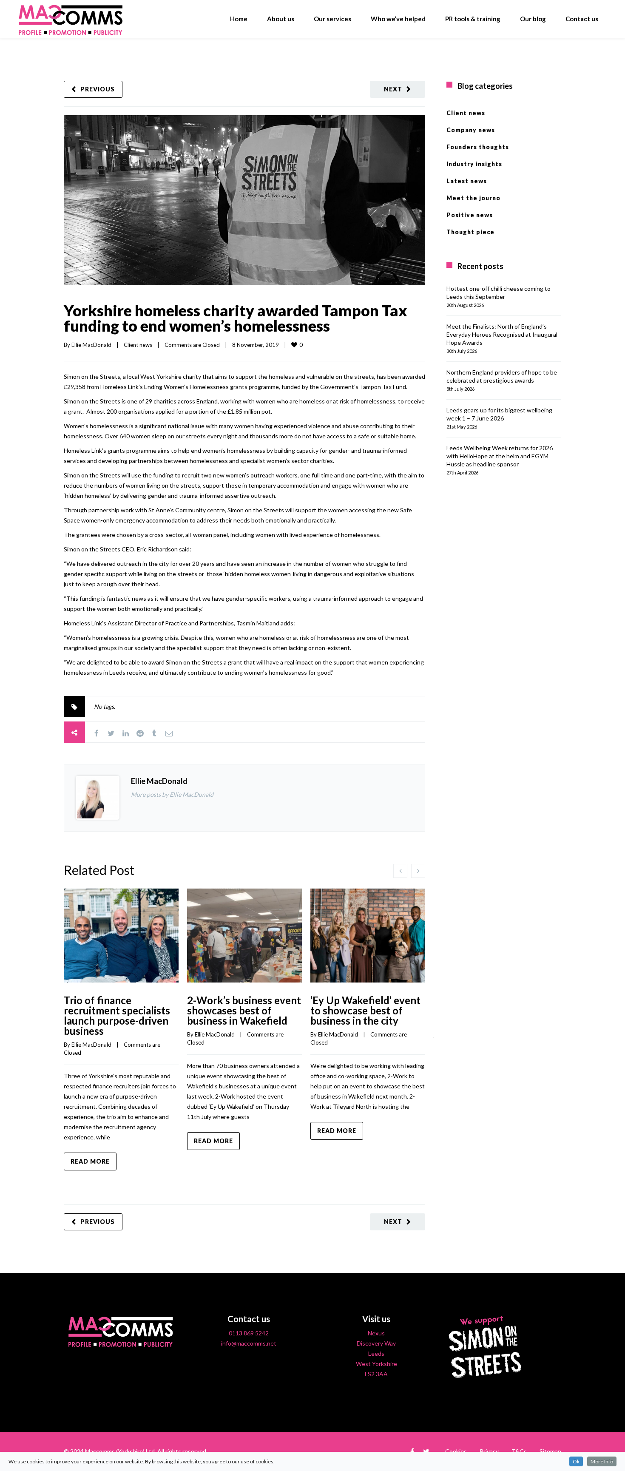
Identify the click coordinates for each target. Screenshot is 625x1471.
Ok (576, 1461)
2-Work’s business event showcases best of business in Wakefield (244, 1010)
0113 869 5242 (249, 1333)
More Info (602, 1461)
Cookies (456, 1451)
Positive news (469, 215)
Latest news (466, 181)
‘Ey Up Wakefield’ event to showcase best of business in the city (365, 1010)
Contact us (581, 19)
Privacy (489, 1451)
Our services (332, 19)
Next (393, 89)
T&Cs (519, 1451)
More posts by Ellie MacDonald (172, 794)
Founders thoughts (477, 147)
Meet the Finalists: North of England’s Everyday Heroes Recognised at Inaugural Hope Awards (501, 334)
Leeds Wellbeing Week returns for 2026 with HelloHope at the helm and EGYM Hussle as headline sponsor (499, 456)
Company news (470, 129)
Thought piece (470, 232)
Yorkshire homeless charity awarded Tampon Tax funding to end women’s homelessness (235, 318)
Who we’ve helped (398, 19)
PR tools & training (472, 19)
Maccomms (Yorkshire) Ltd (120, 1451)
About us (280, 19)
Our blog (533, 19)
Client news (138, 344)
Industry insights (474, 164)
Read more (90, 1161)
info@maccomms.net (248, 1343)
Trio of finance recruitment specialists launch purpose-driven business (117, 1015)
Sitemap (550, 1451)
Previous (97, 89)
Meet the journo (473, 198)
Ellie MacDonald (91, 344)
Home (238, 19)
